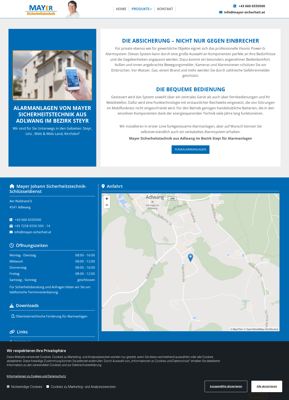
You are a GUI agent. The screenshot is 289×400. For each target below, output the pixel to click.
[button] (190, 149)
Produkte (141, 9)
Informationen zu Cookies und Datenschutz (36, 376)
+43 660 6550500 (252, 6)
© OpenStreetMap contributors (261, 329)
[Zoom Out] (107, 205)
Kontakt (165, 9)
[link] (142, 9)
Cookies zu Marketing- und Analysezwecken (83, 387)
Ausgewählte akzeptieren (226, 386)
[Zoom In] (107, 198)
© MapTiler (236, 329)
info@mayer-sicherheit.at (244, 12)
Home (121, 9)
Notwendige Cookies (26, 387)
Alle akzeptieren (267, 386)
